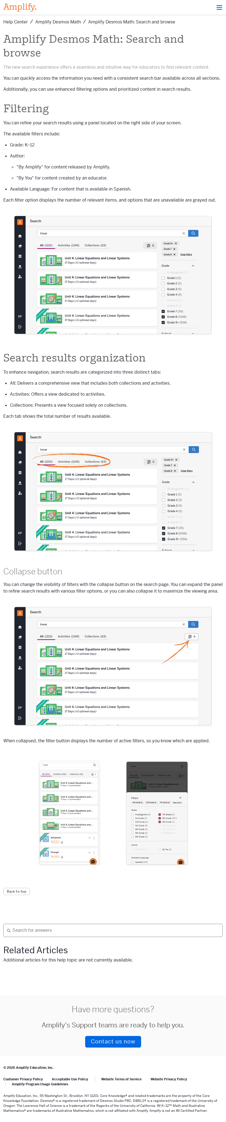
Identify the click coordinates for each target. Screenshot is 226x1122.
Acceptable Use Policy (70, 1079)
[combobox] (111, 930)
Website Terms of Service (121, 1079)
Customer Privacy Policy (23, 1079)
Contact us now (113, 1041)
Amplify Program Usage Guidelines (40, 1084)
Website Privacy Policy (168, 1079)
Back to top (16, 891)
